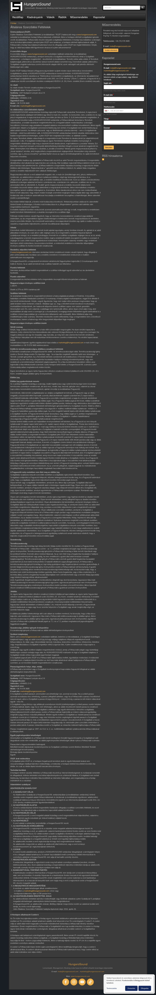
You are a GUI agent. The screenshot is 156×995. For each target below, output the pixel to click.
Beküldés (108, 147)
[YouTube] (82, 982)
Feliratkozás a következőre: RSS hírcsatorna (103, 159)
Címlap (13, 23)
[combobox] (106, 111)
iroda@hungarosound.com (120, 46)
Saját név (108, 83)
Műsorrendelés (79, 17)
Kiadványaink (35, 17)
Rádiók (62, 17)
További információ (111, 50)
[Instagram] (74, 982)
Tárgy (106, 119)
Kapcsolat (99, 17)
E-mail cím (108, 95)
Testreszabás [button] (112, 988)
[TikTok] (90, 982)
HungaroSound (37, 4)
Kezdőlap (17, 17)
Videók (51, 17)
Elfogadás (145, 988)
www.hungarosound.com (87, 35)
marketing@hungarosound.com (32, 106)
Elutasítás (131, 988)
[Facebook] (66, 982)
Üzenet (107, 128)
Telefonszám (109, 107)
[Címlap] (16, 7)
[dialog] (129, 984)
